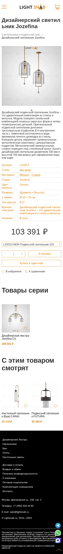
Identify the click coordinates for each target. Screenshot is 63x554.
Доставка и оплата (13, 464)
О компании (9, 478)
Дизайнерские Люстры (15, 439)
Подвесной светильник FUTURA (45, 415)
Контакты (8, 491)
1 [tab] (31, 110)
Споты (6, 452)
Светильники (10, 444)
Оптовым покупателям (15, 482)
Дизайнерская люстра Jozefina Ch (15, 337)
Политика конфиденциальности (20, 473)
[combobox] (31, 244)
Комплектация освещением (18, 486)
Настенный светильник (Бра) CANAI (15, 415)
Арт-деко (25, 170)
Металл (24, 174)
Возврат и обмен (12, 469)
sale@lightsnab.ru (19, 512)
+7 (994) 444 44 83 (23, 505)
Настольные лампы (13, 457)
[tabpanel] (31, 76)
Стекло (36, 174)
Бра (5, 448)
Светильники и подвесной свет (21, 34)
